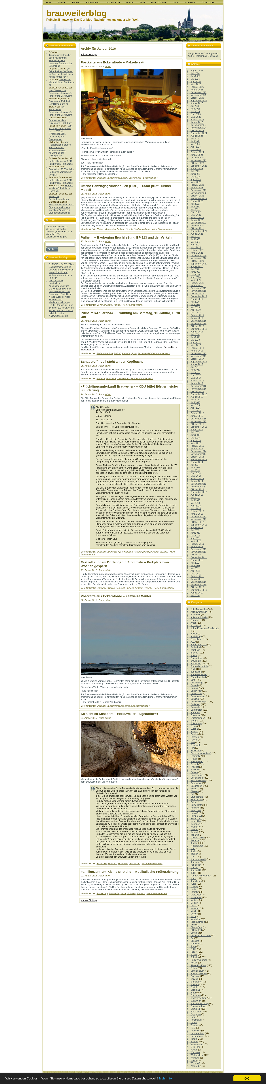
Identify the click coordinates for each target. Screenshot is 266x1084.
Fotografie (195, 756)
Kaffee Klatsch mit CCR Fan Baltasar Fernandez (61, 162)
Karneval (120, 588)
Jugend (194, 832)
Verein (194, 1039)
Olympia (195, 933)
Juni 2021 (195, 239)
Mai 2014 (195, 470)
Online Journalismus (201, 935)
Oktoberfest (196, 930)
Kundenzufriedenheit (201, 875)
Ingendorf (195, 824)
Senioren (195, 976)
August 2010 (197, 592)
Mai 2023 (195, 176)
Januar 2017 (197, 383)
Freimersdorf (126, 552)
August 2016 (197, 397)
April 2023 (196, 179)
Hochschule (196, 818)
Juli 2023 (195, 171)
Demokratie (196, 693)
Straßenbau (196, 1011)
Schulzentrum (197, 971)
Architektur (196, 625)
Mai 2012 (195, 535)
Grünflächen (197, 799)
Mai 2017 (195, 372)
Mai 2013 (195, 503)
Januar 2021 (197, 253)
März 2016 (196, 410)
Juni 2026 (195, 76)
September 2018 (199, 329)
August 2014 (197, 462)
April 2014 (196, 473)
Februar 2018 (197, 348)
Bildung (100, 229)
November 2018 (198, 323)
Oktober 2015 (197, 424)
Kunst (193, 878)
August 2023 (197, 168)
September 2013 (199, 492)
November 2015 (198, 421)
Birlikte (194, 655)
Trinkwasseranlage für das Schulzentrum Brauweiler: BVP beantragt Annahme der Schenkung (60, 60)
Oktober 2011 (197, 554)
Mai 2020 (195, 274)
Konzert (194, 867)
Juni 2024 (195, 141)
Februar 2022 (197, 217)
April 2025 (196, 114)
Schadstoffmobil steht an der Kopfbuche (112, 361)
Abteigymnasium (199, 612)
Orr (192, 938)
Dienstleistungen (199, 701)
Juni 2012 (195, 533)
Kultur (193, 873)
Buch (193, 669)
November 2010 (198, 584)
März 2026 (196, 84)
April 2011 (195, 571)
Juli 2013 (195, 497)
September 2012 (199, 525)
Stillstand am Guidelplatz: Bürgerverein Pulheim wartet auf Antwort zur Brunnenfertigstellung (61, 208)
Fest (193, 742)
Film (193, 748)
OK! (247, 1078)
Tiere (193, 1028)
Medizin (194, 903)
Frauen (194, 759)
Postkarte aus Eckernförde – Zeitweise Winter (116, 596)
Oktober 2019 (197, 293)
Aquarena (195, 620)
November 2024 (198, 128)
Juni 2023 (195, 174)
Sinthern (139, 588)
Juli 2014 (195, 465)
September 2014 (199, 459)
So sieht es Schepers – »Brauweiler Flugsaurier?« (119, 714)
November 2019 (198, 291)
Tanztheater (196, 1020)
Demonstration (198, 696)
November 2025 (198, 95)
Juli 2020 (195, 269)
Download (213, 56)
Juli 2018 (195, 334)
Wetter (124, 706)
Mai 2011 (195, 568)
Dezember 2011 (198, 549)
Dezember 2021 (198, 223)
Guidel (194, 802)
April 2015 (196, 440)
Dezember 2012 (198, 516)
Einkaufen (195, 715)
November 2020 (198, 258)
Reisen (194, 962)
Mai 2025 (195, 111)
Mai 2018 (195, 340)
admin (108, 66)
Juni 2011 (195, 565)
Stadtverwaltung (142, 229)
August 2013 (197, 495)
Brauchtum (196, 661)
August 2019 (197, 299)
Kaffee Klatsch (198, 837)
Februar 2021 (197, 250)
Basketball (196, 647)
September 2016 (199, 394)
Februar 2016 (197, 413)
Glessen (195, 791)
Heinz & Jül (196, 816)
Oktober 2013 (197, 489)
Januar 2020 (197, 285)
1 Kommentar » (150, 178)
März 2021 (196, 247)
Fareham (195, 737)
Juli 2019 (195, 302)
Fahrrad (194, 731)
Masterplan (196, 897)
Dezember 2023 (198, 157)
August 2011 (197, 560)
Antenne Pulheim (199, 617)
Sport (134, 353)
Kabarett (195, 835)
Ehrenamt (195, 712)
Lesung (194, 886)
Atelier (194, 633)
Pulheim (121, 229)
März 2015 (196, 443)
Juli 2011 (195, 563)
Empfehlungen (198, 718)
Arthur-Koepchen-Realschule (205, 628)
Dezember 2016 (198, 386)
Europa (194, 729)
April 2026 (196, 81)
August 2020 (197, 266)
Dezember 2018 (198, 321)
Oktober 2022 (197, 196)
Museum (195, 908)
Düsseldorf (196, 707)
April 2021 (196, 244)
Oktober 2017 (197, 359)
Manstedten (196, 894)
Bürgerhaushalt (198, 677)
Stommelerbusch (199, 1006)
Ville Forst (195, 1047)
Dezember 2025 (198, 92)
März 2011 (196, 573)
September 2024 (199, 133)
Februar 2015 (197, 446)
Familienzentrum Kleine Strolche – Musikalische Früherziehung (130, 872)
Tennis (194, 1022)
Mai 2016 (195, 405)
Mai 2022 (195, 209)
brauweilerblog (76, 13)
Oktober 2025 (197, 98)
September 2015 (199, 427)
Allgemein (195, 614)
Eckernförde (114, 178)
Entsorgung (196, 723)
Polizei (194, 952)
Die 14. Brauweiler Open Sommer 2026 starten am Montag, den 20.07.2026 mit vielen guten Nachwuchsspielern (61, 310)
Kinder (194, 843)
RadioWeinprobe (199, 960)
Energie (194, 720)
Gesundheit (196, 786)
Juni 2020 (195, 272)
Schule (129, 229)
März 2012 (196, 541)
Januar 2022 (197, 220)
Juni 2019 (195, 304)
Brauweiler (102, 178)
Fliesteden (196, 750)
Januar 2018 (197, 350)
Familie (194, 734)
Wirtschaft (195, 1063)
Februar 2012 (197, 544)
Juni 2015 (195, 435)
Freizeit (117, 353)
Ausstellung (196, 639)
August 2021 (197, 234)
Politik (146, 552)
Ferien (194, 739)
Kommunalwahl (198, 859)
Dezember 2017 (198, 353)
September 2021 (199, 231)
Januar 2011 (197, 579)
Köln (193, 856)
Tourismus (196, 1030)
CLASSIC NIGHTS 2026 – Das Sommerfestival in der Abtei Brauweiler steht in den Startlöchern (61, 268)
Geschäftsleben (198, 780)
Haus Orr (195, 813)
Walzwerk (195, 1052)
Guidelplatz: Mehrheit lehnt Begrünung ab (62, 82)
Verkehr (117, 305)
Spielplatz (195, 990)
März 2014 (196, 476)
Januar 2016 (197, 416)
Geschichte (134, 863)
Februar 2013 (197, 511)
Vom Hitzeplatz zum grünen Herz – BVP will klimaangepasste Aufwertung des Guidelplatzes (60, 133)
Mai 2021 (195, 242)
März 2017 (196, 378)
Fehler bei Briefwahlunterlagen (59, 197)
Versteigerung (197, 1044)
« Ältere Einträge (89, 54)
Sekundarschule (199, 973)
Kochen (194, 854)
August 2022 (197, 201)
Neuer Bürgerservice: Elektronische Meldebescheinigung (59, 300)
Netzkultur (195, 919)
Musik (123, 893)
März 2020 (196, 280)
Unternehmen (197, 1036)
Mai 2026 (195, 79)
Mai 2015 (195, 438)
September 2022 (199, 198)
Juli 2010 (195, 595)
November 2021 (198, 225)
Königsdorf (196, 865)
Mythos (194, 914)
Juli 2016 (195, 399)
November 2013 (198, 486)
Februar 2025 (197, 119)
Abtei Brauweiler (199, 609)
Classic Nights (198, 682)
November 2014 (198, 454)
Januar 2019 (197, 318)
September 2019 (199, 296)
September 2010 (199, 590)
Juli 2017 (195, 367)
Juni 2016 (195, 402)
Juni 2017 (195, 370)
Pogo (193, 946)
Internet (194, 829)
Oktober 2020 (197, 261)
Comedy (195, 685)
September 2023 (199, 166)
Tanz (193, 1017)
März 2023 (196, 182)
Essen (124, 178)
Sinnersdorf (196, 981)
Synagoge (196, 1014)
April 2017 (196, 375)
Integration (196, 827)
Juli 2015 (195, 432)
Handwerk (196, 807)
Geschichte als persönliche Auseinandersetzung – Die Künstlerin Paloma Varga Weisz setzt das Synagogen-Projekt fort (60, 287)
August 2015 (197, 429)
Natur (193, 916)
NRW (193, 924)
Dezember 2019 (198, 288)
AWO (193, 642)
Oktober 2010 (197, 587)
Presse (194, 954)
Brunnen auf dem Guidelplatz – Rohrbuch (60, 121)
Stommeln (143, 353)
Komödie (195, 862)
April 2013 (196, 505)
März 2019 (196, 312)
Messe (194, 905)
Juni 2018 (195, 337)
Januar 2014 (197, 481)
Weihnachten (197, 1055)
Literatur (195, 892)
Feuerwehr (196, 745)
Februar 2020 (197, 283)
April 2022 (196, 212)
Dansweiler (113, 552)
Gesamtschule (198, 778)
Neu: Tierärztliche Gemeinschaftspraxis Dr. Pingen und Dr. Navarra (61, 93)
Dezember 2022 (198, 190)
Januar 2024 (197, 155)
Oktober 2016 (197, 391)
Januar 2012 (197, 546)
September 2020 (199, 263)
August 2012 (197, 527)
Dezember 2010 (198, 582)
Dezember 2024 (198, 125)
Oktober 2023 (197, 163)
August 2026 (197, 70)
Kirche (194, 851)
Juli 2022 (195, 204)
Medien (194, 900)
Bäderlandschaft (105, 353)
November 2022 (198, 193)
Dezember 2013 (198, 484)
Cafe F (194, 680)
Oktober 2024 (197, 130)
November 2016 (198, 389)
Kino (193, 848)
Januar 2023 (197, 187)
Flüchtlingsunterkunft (201, 753)
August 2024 (197, 136)
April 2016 (196, 408)
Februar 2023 (197, 185)
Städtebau (196, 995)
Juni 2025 (195, 108)
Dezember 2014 (198, 451)
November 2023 (198, 160)
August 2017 (197, 364)
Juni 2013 (195, 500)
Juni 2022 (195, 206)
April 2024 (196, 147)
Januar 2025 (197, 122)
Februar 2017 (197, 380)
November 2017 (198, 356)
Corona (194, 688)
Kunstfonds (196, 881)
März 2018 (196, 345)
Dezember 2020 (198, 255)
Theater (194, 1025)
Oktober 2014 (197, 457)
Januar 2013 (197, 514)
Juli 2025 (195, 106)
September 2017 (199, 361)
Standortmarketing (200, 1003)
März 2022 (196, 215)
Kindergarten (197, 846)
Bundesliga (196, 672)
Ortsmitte (195, 941)
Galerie (194, 772)
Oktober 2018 (197, 326)
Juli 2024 (195, 138)
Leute (193, 889)
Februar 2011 (197, 576)
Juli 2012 (195, 530)
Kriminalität (196, 870)
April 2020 (196, 277)
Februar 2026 (197, 87)
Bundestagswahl (199, 674)
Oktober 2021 (197, 228)
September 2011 (199, 557)
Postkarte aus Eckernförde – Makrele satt (112, 62)
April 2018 (196, 342)
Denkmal (112, 863)
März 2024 (196, 149)
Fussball (195, 769)
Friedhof (195, 767)
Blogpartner (196, 658)
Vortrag (194, 1049)
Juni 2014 (195, 467)
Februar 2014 (197, 478)
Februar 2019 (197, 315)
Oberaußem (196, 927)
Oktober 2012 (197, 522)
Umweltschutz (124, 378)
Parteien (138, 552)
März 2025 (196, 117)
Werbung (195, 1058)
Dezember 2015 (198, 418)
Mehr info (165, 1078)
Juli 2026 (195, 73)
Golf (193, 794)
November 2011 (198, 552)
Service (194, 979)
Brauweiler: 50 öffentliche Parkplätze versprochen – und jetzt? (61, 172)
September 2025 (199, 100)
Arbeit (193, 623)
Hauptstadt (196, 810)
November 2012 (198, 519)
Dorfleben (123, 863)
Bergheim (195, 650)
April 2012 (196, 538)
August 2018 (197, 331)
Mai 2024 (195, 144)
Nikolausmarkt (198, 922)
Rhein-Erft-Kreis (198, 965)
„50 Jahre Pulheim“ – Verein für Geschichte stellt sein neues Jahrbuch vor (61, 72)
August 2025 (197, 103)
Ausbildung (102, 893)
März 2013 (196, 508)
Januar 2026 (197, 89)
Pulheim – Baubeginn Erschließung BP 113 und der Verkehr (127, 237)
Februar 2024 (197, 152)
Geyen (100, 305)
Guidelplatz (196, 805)
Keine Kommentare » (162, 229)
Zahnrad (195, 1066)
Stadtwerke (196, 1001)
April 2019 (196, 310)
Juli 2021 (195, 236)
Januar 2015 (197, 448)
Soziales (164, 552)
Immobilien (196, 821)
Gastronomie (134, 178)
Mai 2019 (195, 307)
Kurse (193, 884)
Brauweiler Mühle (199, 666)
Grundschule (197, 797)
